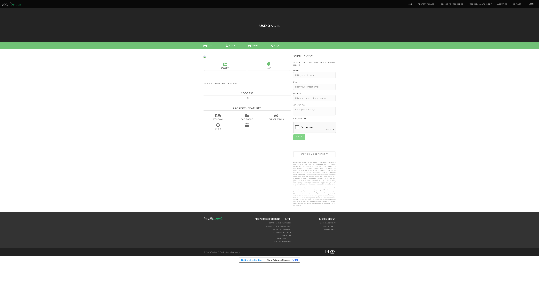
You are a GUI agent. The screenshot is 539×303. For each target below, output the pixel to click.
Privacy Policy (329, 226)
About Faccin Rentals (282, 232)
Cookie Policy (329, 229)
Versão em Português (281, 241)
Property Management (480, 4)
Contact (517, 4)
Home (409, 4)
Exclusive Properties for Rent (278, 226)
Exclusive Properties (452, 4)
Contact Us (286, 235)
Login (531, 4)
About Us (502, 4)
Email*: (296, 82)
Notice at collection (251, 260)
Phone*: (297, 93)
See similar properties (314, 154)
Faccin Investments (327, 223)
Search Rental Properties (280, 223)
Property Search (427, 4)
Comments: (299, 105)
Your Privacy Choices (278, 260)
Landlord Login (284, 238)
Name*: (296, 70)
